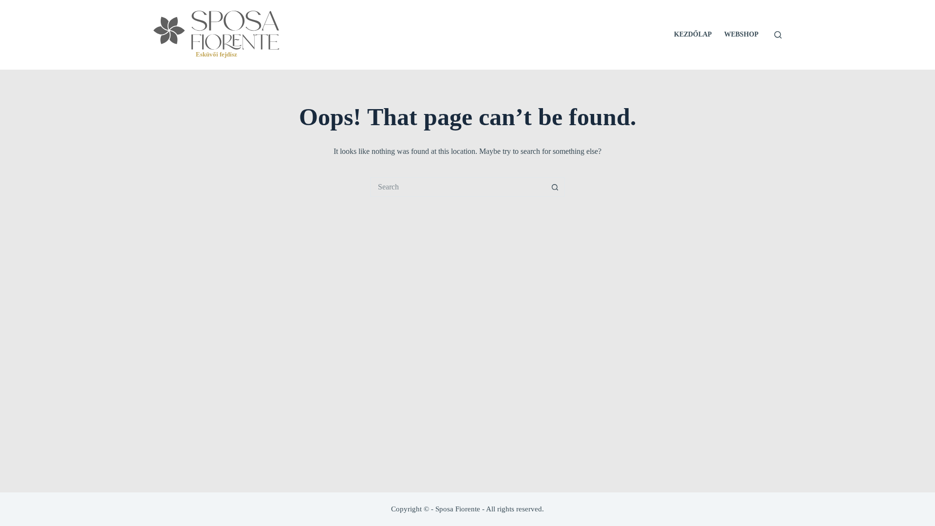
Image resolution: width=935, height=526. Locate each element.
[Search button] (555, 187)
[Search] (778, 34)
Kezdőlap (693, 34)
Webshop (741, 34)
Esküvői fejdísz (216, 54)
